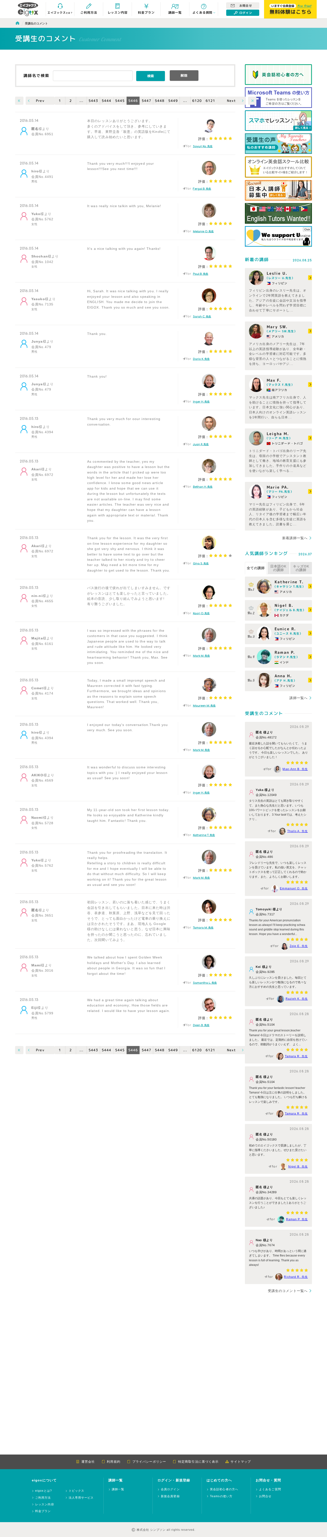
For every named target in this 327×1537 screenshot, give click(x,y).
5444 (106, 100)
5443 (93, 100)
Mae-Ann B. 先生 (295, 769)
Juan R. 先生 (201, 444)
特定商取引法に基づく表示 (198, 1461)
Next (231, 100)
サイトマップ (241, 1461)
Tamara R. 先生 (296, 1056)
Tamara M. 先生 (203, 927)
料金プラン (43, 1511)
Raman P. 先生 (297, 1219)
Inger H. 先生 (201, 401)
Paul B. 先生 (200, 273)
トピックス (77, 1490)
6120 (197, 100)
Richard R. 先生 (296, 1277)
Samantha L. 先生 (205, 982)
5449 (173, 100)
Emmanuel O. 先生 (294, 888)
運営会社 (88, 1461)
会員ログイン (170, 1489)
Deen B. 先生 (201, 1025)
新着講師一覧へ (295, 538)
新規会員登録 (170, 1496)
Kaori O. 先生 (201, 613)
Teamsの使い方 (221, 1496)
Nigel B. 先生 (298, 1166)
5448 (159, 100)
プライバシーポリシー (149, 1461)
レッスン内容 (44, 1504)
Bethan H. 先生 (203, 486)
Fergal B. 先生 (202, 188)
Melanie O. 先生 (203, 231)
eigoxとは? (43, 1490)
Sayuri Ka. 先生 (203, 146)
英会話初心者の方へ (224, 1489)
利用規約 (113, 1461)
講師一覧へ (298, 698)
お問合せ (245, 5)
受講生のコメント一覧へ (288, 1291)
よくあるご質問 (270, 1489)
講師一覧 (118, 1489)
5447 (146, 100)
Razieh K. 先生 (297, 998)
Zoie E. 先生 (299, 946)
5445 (120, 100)
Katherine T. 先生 (204, 835)
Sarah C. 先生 (202, 316)
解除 (184, 75)
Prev (40, 100)
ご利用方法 (43, 1497)
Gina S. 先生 (201, 563)
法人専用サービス (81, 1497)
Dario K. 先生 (201, 359)
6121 (210, 100)
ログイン (245, 13)
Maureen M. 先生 (204, 705)
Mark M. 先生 (201, 655)
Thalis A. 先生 (297, 831)
